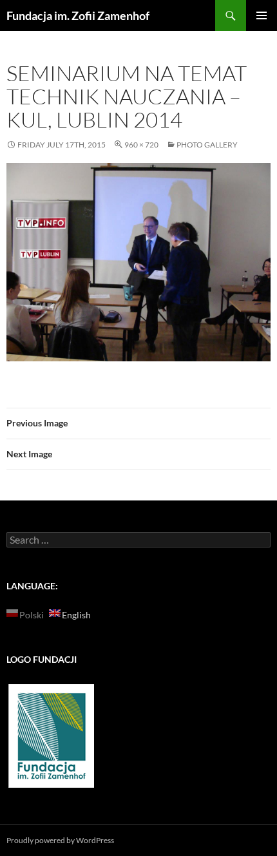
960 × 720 (141, 144)
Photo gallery (207, 144)
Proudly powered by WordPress (60, 840)
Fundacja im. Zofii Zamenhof (77, 15)
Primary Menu (261, 15)
